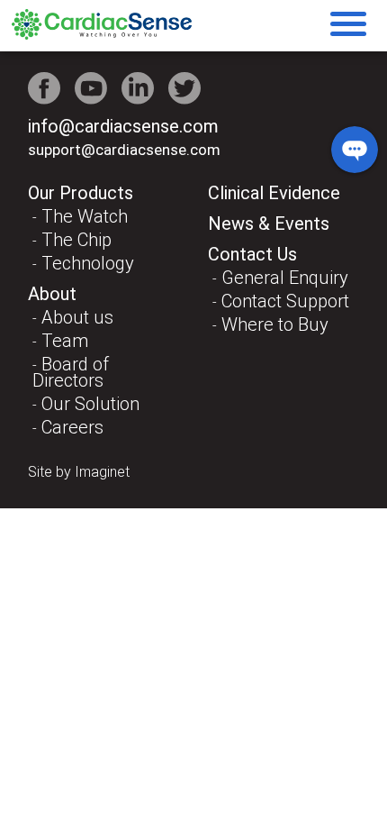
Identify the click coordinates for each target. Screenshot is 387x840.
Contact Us (252, 254)
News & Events (268, 223)
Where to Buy (274, 324)
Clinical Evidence (274, 193)
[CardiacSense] (102, 34)
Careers (72, 427)
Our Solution (90, 404)
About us (77, 317)
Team (64, 341)
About (52, 294)
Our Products (80, 193)
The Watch (84, 216)
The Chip (76, 240)
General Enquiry (284, 277)
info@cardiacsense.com (123, 126)
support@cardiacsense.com (124, 149)
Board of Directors (70, 372)
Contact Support (285, 301)
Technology (87, 263)
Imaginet (102, 471)
